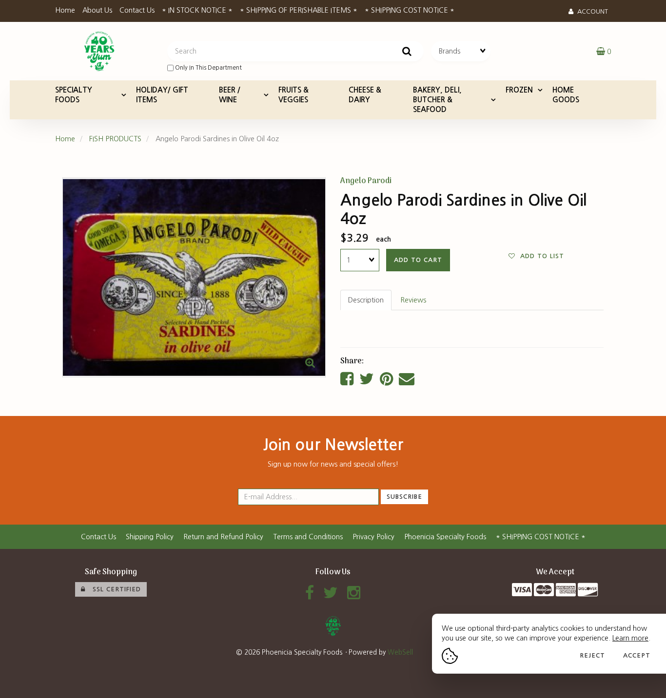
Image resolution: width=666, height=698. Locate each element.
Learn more (630, 638)
